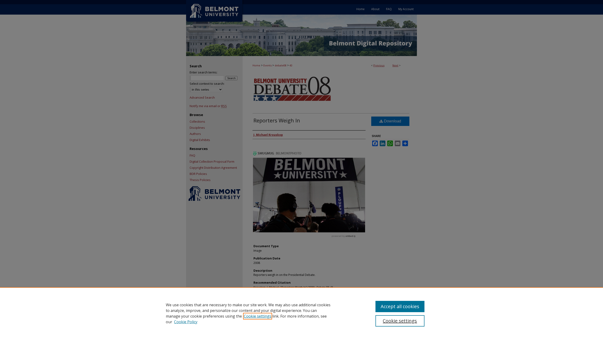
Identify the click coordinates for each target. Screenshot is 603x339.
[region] (301, 313)
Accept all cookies (400, 306)
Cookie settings (257, 316)
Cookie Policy (185, 321)
